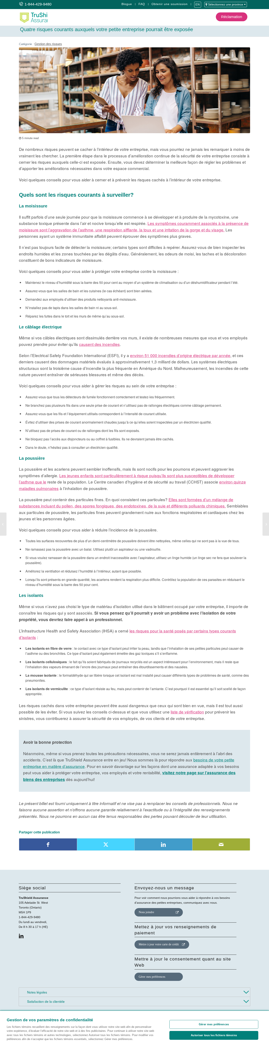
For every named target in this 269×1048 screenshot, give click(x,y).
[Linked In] (21, 936)
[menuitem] (126, 4)
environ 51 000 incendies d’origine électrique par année (180, 355)
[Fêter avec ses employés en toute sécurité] (3, 524)
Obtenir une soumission (170, 4)
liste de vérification (187, 712)
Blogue (126, 4)
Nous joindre (146, 912)
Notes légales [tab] (36, 992)
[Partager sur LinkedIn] (163, 844)
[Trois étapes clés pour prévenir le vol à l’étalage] (265, 524)
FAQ (141, 4)
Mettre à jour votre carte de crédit (159, 944)
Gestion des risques (48, 44)
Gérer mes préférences (152, 976)
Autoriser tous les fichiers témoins (214, 1035)
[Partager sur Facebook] (48, 844)
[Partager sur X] (106, 844)
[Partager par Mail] (221, 844)
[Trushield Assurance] (33, 17)
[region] (134, 1029)
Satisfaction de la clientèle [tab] (45, 1001)
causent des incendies (99, 344)
